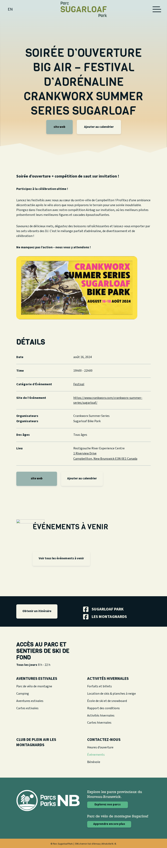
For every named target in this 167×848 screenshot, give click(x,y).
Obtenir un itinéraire (36, 611)
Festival (78, 384)
